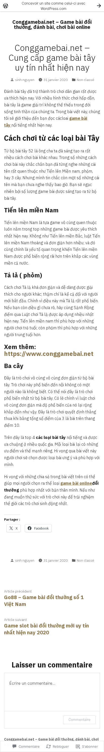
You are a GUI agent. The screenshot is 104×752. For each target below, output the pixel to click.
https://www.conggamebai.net (48, 354)
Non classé (85, 79)
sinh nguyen (24, 79)
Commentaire (79, 719)
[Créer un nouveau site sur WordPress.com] (52, 5)
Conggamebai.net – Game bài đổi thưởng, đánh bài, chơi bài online (52, 24)
